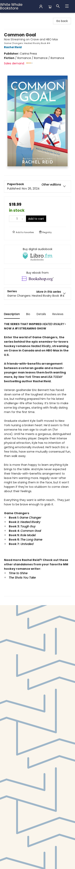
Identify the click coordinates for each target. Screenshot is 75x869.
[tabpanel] (37, 459)
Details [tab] (41, 314)
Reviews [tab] (57, 314)
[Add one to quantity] (22, 219)
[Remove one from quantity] (11, 219)
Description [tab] (12, 314)
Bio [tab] (28, 314)
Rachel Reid (13, 47)
